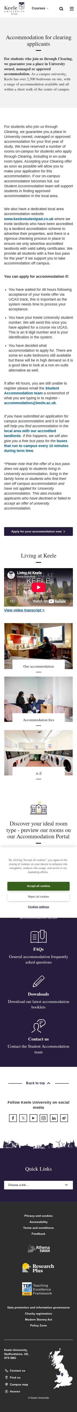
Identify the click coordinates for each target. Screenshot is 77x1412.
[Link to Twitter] (23, 1118)
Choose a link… (18, 1185)
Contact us (38, 1038)
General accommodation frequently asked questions (38, 959)
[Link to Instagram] (43, 1118)
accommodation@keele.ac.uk (30, 403)
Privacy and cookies (38, 1215)
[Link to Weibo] (64, 1118)
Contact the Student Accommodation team (38, 1049)
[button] (61, 8)
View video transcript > (24, 610)
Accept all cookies (38, 886)
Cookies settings (38, 906)
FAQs (38, 949)
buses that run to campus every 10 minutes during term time (36, 446)
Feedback (38, 1233)
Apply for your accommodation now (36, 531)
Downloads (38, 993)
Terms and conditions (38, 1227)
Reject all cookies (38, 896)
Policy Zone (38, 1325)
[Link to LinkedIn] (54, 1118)
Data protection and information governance (38, 1307)
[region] (38, 882)
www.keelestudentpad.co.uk (28, 219)
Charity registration (38, 1313)
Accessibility (39, 1222)
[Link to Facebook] (13, 1118)
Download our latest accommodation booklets (38, 1004)
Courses (38, 8)
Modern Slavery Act (38, 1319)
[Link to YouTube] (33, 1118)
